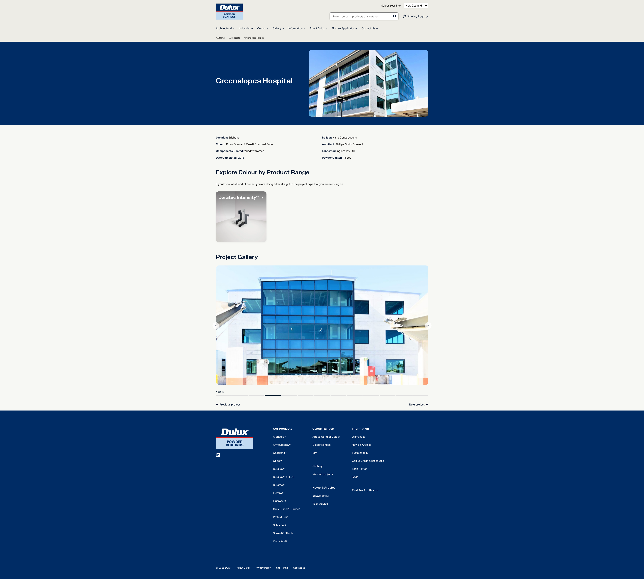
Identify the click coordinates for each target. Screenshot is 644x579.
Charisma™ (280, 452)
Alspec (347, 157)
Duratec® (279, 485)
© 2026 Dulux (223, 567)
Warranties (358, 436)
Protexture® (280, 517)
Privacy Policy (263, 567)
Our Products (282, 428)
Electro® (278, 493)
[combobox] (364, 16)
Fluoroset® (279, 501)
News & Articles (323, 487)
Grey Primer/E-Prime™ (286, 509)
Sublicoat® (279, 525)
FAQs (355, 477)
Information (360, 428)
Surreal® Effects (283, 533)
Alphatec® (279, 436)
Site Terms (282, 567)
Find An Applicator (365, 490)
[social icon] (218, 454)
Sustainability (320, 495)
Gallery (317, 466)
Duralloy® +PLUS (283, 477)
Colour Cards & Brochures (368, 460)
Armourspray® (282, 444)
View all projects (322, 474)
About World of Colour (326, 436)
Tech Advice (320, 503)
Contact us (299, 567)
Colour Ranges (323, 428)
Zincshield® (280, 541)
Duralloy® (279, 468)
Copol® (277, 460)
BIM (314, 452)
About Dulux (243, 567)
